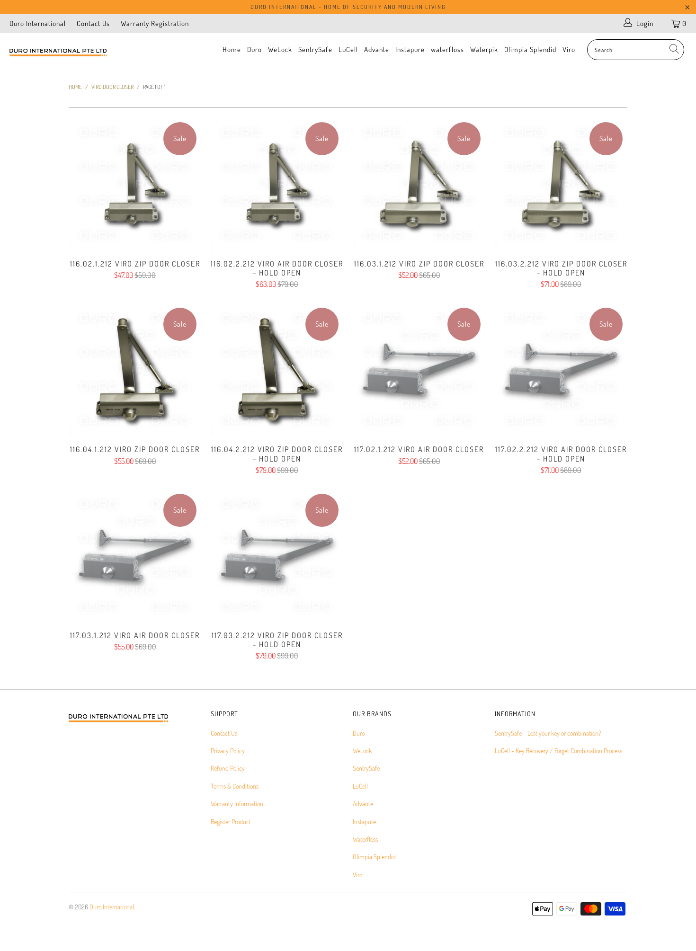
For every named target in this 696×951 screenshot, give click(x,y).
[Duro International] (60, 52)
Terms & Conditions (235, 786)
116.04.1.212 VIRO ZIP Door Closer (135, 369)
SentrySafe (315, 49)
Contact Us (93, 23)
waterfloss (447, 49)
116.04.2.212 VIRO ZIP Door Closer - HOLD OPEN (277, 369)
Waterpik (484, 49)
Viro (568, 49)
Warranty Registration (155, 23)
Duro (254, 49)
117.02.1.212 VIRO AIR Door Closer (419, 369)
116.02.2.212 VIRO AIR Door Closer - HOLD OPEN (277, 183)
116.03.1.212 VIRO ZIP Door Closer (419, 183)
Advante (376, 49)
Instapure (410, 49)
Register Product (231, 822)
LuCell (348, 49)
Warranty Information (237, 804)
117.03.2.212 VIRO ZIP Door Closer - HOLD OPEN (277, 555)
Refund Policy (228, 768)
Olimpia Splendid (530, 49)
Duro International (37, 23)
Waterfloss (365, 839)
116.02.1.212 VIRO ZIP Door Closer (135, 183)
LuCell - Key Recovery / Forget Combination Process (558, 751)
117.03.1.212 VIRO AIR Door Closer (135, 555)
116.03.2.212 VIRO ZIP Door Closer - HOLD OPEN (561, 183)
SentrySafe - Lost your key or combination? (548, 733)
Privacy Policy (228, 751)
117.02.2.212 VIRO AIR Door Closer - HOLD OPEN (561, 369)
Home (232, 49)
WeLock (280, 49)
